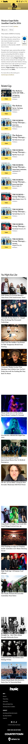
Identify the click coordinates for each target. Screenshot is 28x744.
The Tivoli (14, 140)
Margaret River (15, 245)
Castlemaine (15, 171)
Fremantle (20, 229)
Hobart (22, 199)
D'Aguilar (19, 155)
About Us (4, 696)
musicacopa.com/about (7, 75)
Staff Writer (15, 26)
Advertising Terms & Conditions (9, 706)
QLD (24, 140)
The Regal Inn (15, 95)
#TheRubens (14, 99)
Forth (21, 214)
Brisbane (20, 140)
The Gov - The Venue (17, 108)
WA (25, 229)
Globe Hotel (15, 125)
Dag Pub (14, 155)
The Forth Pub (16, 214)
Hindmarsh (15, 110)
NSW (18, 97)
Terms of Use (5, 701)
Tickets (6, 99)
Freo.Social (15, 229)
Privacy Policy (5, 698)
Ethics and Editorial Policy (8, 704)
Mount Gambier (16, 127)
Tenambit (14, 97)
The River (14, 243)
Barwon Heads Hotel (17, 184)
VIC (20, 171)
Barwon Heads (15, 186)
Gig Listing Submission (7, 715)
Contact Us (5, 718)
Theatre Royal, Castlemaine (19, 169)
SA (18, 110)
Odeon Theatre (16, 199)
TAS (25, 199)
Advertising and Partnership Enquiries (10, 713)
